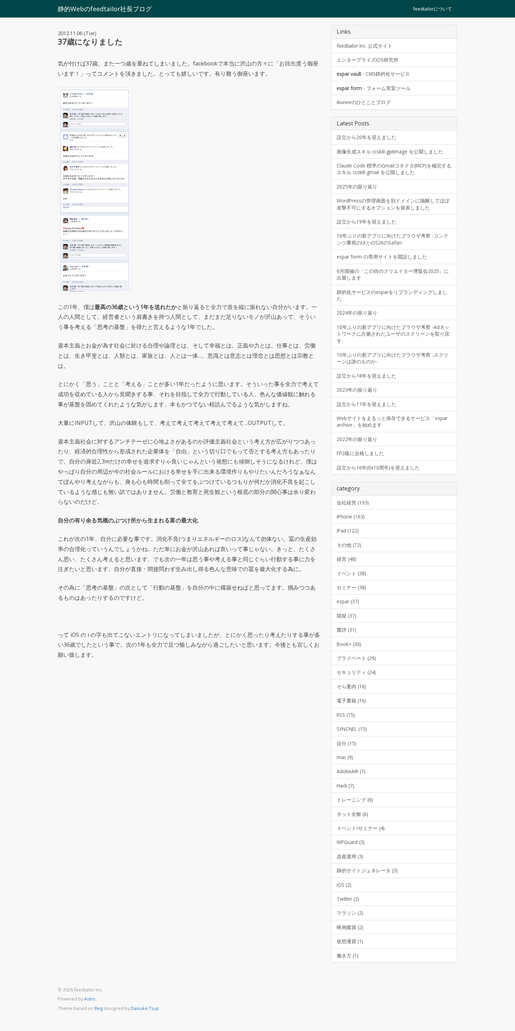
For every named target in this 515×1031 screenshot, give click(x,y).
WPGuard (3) (351, 842)
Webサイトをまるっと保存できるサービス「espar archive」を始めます (392, 421)
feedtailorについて (432, 9)
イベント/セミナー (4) (361, 828)
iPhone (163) (351, 516)
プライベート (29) (356, 658)
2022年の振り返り (357, 439)
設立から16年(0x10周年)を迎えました (378, 467)
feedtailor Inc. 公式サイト (364, 45)
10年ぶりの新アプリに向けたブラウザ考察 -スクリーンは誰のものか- (392, 358)
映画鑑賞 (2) (350, 927)
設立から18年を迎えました (366, 375)
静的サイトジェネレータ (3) (367, 870)
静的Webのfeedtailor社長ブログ (105, 9)
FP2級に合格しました (360, 453)
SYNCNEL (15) (352, 729)
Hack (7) (345, 785)
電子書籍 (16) (351, 700)
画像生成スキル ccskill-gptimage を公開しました (390, 151)
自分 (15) (346, 743)
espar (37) (348, 601)
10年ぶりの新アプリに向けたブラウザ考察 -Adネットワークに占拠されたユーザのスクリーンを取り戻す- (393, 334)
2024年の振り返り (357, 312)
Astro (89, 999)
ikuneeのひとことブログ (364, 102)
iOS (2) (344, 884)
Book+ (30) (349, 644)
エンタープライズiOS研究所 (367, 59)
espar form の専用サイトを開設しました (382, 256)
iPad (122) (348, 530)
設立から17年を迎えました (366, 404)
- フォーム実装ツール (374, 88)
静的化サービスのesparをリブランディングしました (392, 295)
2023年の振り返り (357, 389)
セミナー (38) (351, 587)
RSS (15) (346, 715)
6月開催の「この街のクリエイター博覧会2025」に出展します (393, 274)
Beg (99, 1008)
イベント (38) (351, 573)
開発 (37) (346, 615)
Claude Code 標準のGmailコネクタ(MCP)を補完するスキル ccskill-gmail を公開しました (394, 169)
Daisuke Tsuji (145, 1008)
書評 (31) (346, 629)
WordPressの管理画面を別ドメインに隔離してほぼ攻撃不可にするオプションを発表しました (393, 204)
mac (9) (345, 757)
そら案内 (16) (351, 686)
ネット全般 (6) (352, 814)
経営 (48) (346, 559)
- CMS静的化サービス (373, 73)
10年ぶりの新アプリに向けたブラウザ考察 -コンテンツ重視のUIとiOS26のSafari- (392, 239)
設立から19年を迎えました (366, 221)
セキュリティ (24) (356, 672)
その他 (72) (349, 545)
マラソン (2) (350, 912)
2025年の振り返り (357, 186)
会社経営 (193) (353, 502)
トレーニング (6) (355, 799)
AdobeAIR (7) (351, 771)
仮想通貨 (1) (350, 941)
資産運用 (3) (350, 856)
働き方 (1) (347, 955)
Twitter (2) (348, 898)
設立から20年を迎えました (366, 137)
